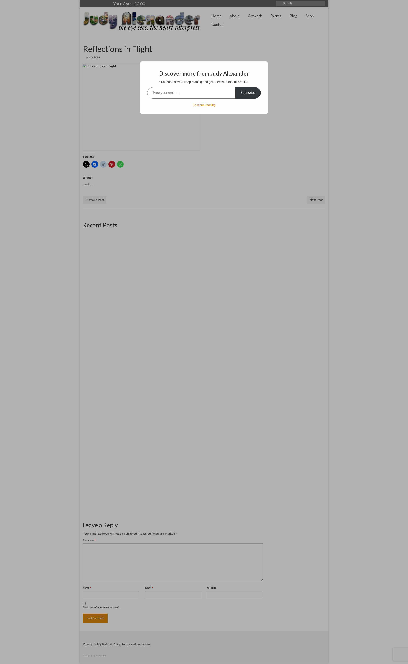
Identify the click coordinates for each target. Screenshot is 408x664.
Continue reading (204, 105)
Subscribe (248, 92)
